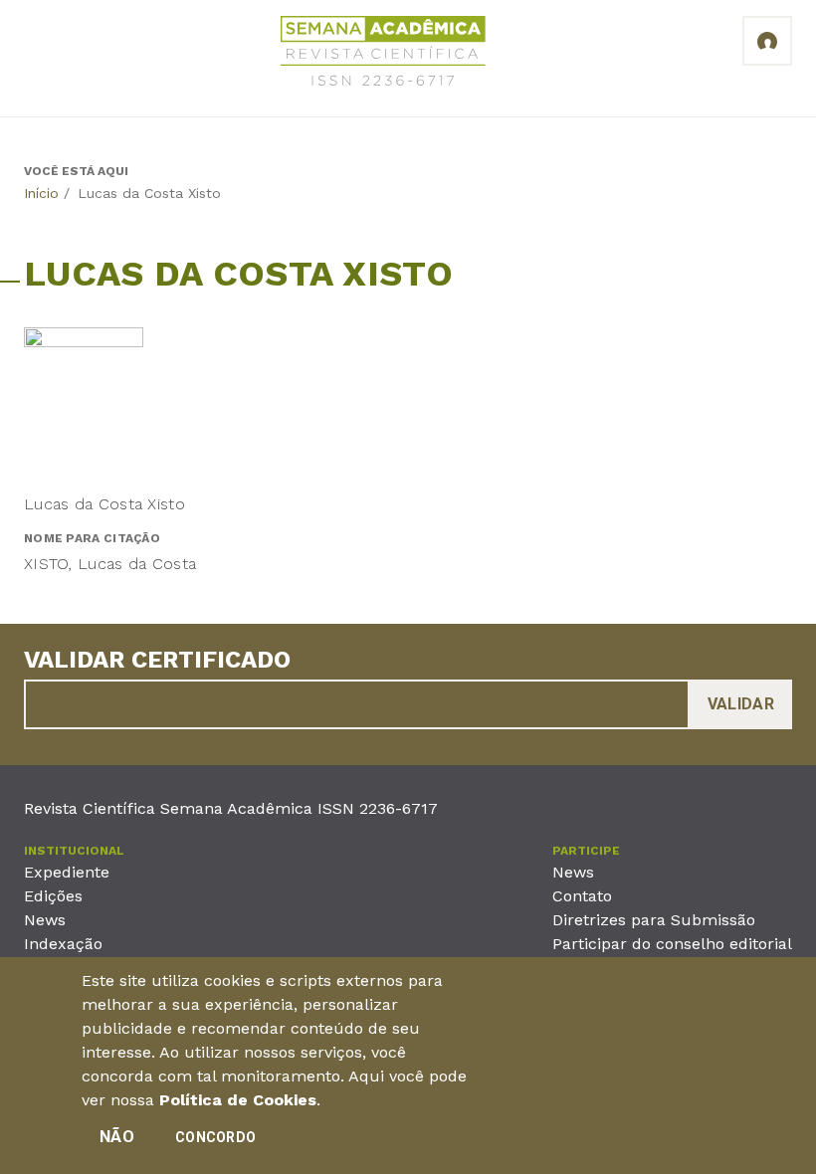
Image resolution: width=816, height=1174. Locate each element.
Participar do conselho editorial (672, 943)
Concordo (215, 1137)
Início (41, 193)
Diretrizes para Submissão (653, 919)
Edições (53, 895)
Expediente (66, 872)
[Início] (383, 54)
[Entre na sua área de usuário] (767, 41)
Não (117, 1136)
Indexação (63, 943)
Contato (582, 895)
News (45, 919)
